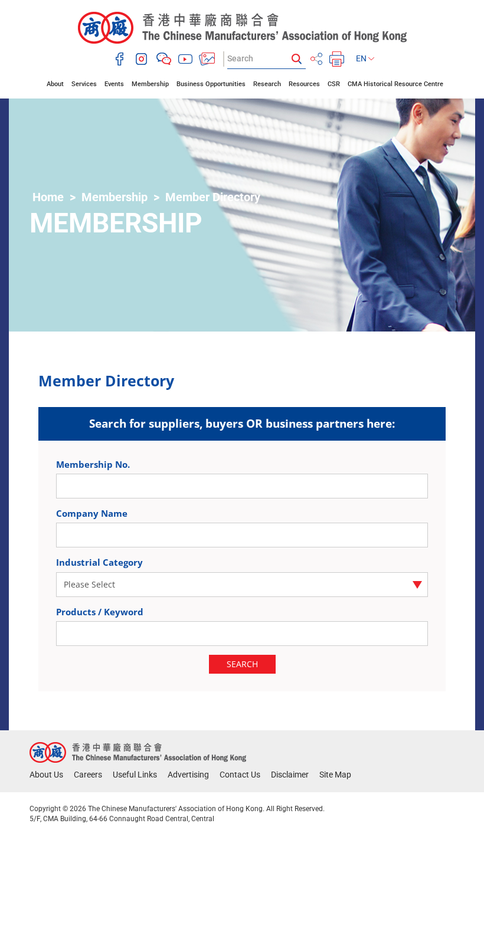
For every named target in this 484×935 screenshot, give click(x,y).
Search (242, 664)
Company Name (91, 513)
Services (84, 84)
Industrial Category (99, 562)
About (55, 84)
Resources (304, 84)
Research (267, 84)
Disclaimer (290, 774)
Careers (88, 774)
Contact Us (240, 774)
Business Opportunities (211, 84)
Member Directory (212, 197)
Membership (150, 84)
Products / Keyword (99, 612)
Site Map (335, 774)
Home (48, 197)
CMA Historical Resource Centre (395, 84)
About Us (46, 774)
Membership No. (93, 464)
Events (114, 84)
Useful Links (135, 774)
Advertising (188, 774)
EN (362, 58)
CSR (334, 84)
